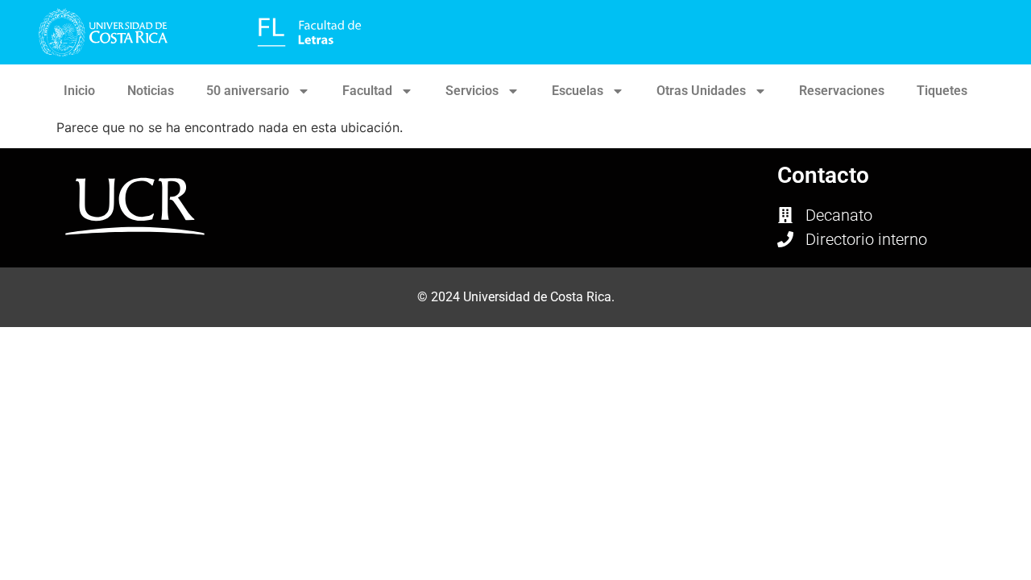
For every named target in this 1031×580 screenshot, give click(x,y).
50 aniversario (247, 90)
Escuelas (577, 90)
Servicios (472, 90)
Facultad (367, 90)
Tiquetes (942, 90)
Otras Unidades (701, 90)
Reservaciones (841, 90)
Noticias (150, 90)
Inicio (79, 90)
